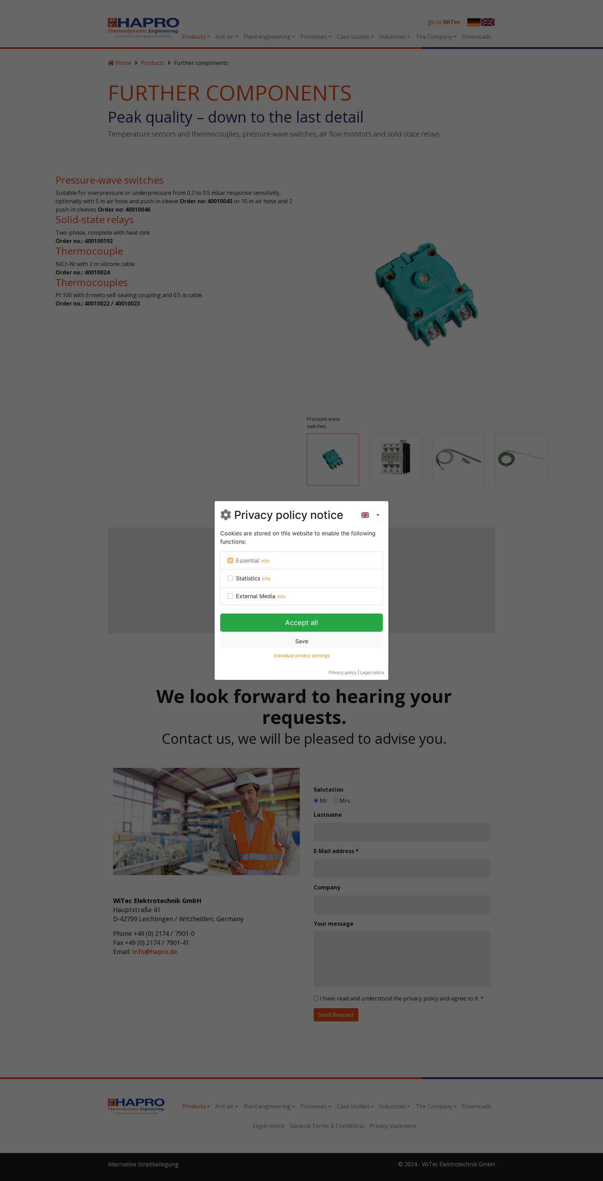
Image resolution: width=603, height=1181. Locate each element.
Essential (247, 560)
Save (301, 641)
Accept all (301, 622)
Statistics (248, 578)
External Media (255, 596)
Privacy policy (343, 672)
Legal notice (372, 672)
